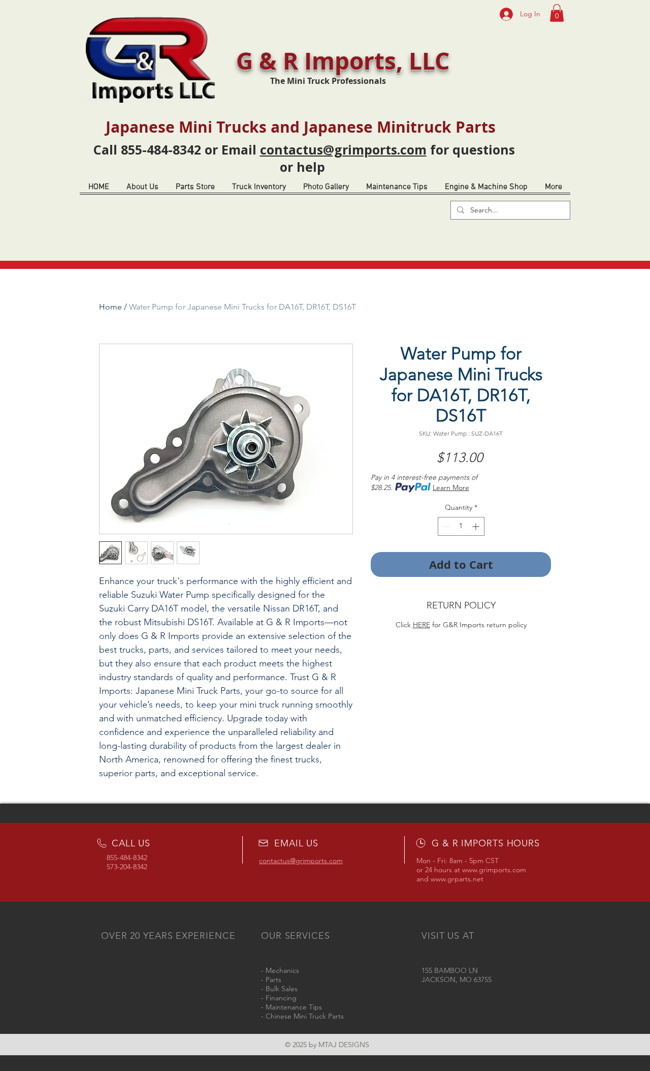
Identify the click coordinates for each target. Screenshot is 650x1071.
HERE (421, 624)
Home (110, 307)
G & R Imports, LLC (342, 61)
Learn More (451, 487)
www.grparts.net (457, 878)
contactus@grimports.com (343, 149)
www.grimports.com (494, 869)
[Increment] (476, 526)
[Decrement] (445, 526)
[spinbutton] (461, 526)
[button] (556, 13)
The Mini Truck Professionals (328, 80)
